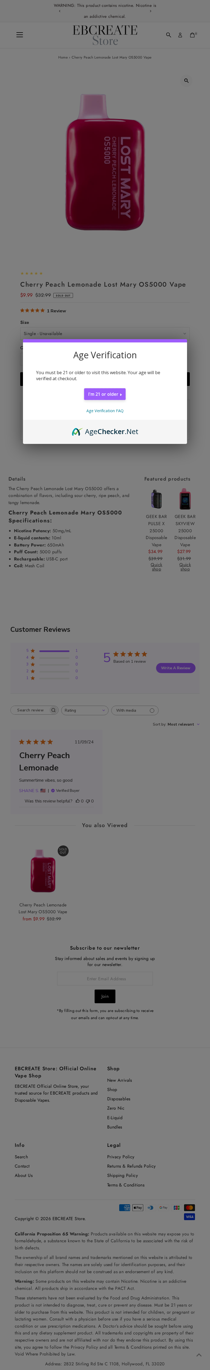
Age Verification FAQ (105, 410)
